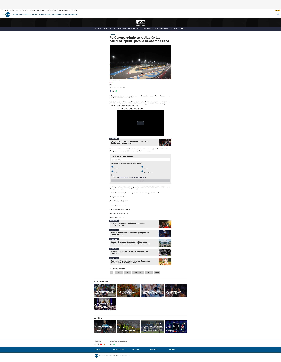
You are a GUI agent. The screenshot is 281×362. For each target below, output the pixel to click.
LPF (114, 29)
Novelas (54, 14)
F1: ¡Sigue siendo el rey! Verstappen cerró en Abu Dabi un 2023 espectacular (129, 142)
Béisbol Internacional (161, 29)
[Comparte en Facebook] (110, 91)
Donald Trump (75, 10)
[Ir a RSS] (105, 344)
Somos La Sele (121, 29)
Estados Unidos (138, 272)
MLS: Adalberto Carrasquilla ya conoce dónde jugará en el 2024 (128, 224)
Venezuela (43, 10)
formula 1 (119, 272)
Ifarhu (26, 10)
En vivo (277, 10)
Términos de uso (136, 349)
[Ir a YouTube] (101, 344)
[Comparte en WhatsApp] (116, 91)
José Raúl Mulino (14, 10)
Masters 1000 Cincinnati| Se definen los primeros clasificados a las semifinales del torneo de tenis (152, 292)
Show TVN (21, 14)
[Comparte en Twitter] (113, 91)
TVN (95, 29)
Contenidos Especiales (43, 14)
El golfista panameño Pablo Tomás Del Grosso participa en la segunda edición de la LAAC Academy (128, 292)
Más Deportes (174, 29)
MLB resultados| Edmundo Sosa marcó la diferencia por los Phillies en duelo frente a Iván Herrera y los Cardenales (104, 328)
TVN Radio (34, 14)
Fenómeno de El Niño (34, 10)
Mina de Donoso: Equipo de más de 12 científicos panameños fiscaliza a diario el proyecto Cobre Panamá (128, 329)
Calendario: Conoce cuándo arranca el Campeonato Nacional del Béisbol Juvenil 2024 (131, 262)
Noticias (15, 14)
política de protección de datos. (138, 177)
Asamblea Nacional (51, 10)
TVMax (99, 29)
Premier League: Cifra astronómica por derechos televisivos (129, 252)
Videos (182, 29)
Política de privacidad (118, 349)
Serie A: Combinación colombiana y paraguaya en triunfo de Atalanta (130, 233)
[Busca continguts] (278, 15)
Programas (59, 14)
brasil (157, 272)
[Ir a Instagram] (98, 344)
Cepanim (21, 10)
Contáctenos (172, 349)
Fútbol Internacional (134, 29)
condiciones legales (123, 177)
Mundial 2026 (107, 29)
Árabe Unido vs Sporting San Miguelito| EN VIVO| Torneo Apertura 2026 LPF (175, 329)
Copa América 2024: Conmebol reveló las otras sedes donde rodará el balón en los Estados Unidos (130, 243)
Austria (149, 272)
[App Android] (114, 344)
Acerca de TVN (153, 349)
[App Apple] (111, 344)
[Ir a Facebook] (95, 344)
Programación (74, 14)
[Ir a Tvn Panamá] (7, 14)
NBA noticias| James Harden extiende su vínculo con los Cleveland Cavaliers (173, 292)
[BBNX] (96, 356)
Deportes (27, 14)
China (127, 272)
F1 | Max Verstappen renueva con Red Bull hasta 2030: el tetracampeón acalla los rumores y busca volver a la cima (104, 305)
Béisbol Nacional (148, 29)
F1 (111, 272)
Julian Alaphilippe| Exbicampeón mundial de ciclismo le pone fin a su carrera (104, 292)
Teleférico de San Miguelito (63, 10)
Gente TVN (67, 14)
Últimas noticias (5, 10)
